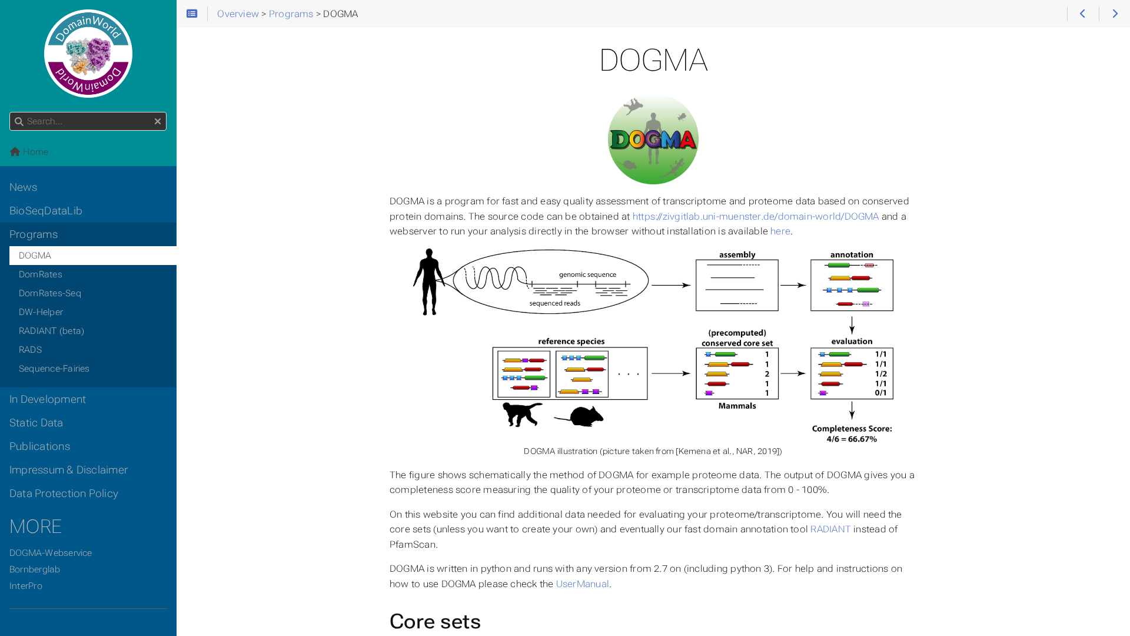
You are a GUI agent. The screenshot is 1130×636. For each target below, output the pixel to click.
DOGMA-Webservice (50, 553)
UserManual (582, 583)
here (780, 231)
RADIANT (830, 529)
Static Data (36, 423)
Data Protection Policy (63, 493)
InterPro (25, 586)
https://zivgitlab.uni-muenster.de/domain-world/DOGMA (756, 216)
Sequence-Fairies (54, 368)
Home (34, 152)
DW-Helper (41, 312)
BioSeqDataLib (45, 211)
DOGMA (35, 255)
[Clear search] (157, 122)
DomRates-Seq (50, 293)
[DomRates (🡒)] (1114, 14)
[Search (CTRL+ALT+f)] (19, 122)
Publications (39, 446)
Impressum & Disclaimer (68, 470)
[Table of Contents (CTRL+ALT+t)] (192, 14)
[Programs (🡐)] (1082, 14)
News (23, 187)
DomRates (40, 274)
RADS (30, 349)
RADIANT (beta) (51, 331)
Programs (33, 234)
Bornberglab (35, 569)
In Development (47, 399)
